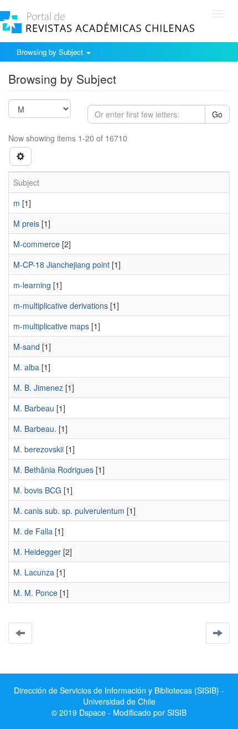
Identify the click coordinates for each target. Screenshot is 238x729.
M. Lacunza (33, 572)
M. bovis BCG (37, 490)
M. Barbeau (33, 408)
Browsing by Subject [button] (51, 52)
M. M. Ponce (35, 592)
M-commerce (36, 243)
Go (217, 114)
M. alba (26, 367)
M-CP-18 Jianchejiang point (61, 264)
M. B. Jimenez (38, 387)
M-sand (26, 346)
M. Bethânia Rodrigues (53, 469)
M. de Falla (33, 531)
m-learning (32, 284)
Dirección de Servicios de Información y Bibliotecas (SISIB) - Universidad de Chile (119, 696)
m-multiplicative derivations (60, 305)
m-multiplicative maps (51, 326)
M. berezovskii (38, 449)
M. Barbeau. (34, 428)
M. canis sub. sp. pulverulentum (69, 510)
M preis (26, 223)
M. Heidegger (37, 551)
